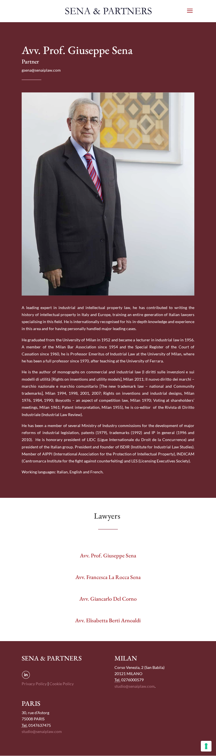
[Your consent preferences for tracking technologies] (206, 746)
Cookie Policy (62, 683)
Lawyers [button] (108, 515)
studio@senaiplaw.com (134, 686)
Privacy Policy (34, 683)
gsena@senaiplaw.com (41, 70)
